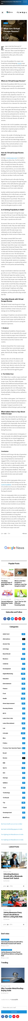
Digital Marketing (8, 904)
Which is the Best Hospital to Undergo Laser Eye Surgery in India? (21, 583)
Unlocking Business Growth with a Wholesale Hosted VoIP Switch (13, 876)
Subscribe (14, 1011)
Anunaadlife (15, 999)
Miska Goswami (8, 33)
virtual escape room (11, 158)
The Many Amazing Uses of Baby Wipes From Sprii (6, 583)
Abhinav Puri (5, 993)
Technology (7, 866)
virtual (19, 63)
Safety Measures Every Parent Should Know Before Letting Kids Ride (13, 915)
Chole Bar (7, 880)
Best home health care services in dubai (11, 824)
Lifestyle (6, 980)
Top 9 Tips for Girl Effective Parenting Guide (20, 603)
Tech (6, 23)
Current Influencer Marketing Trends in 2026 (7, 603)
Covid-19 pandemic (6, 484)
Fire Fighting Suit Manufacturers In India (12, 834)
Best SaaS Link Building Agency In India (11, 829)
